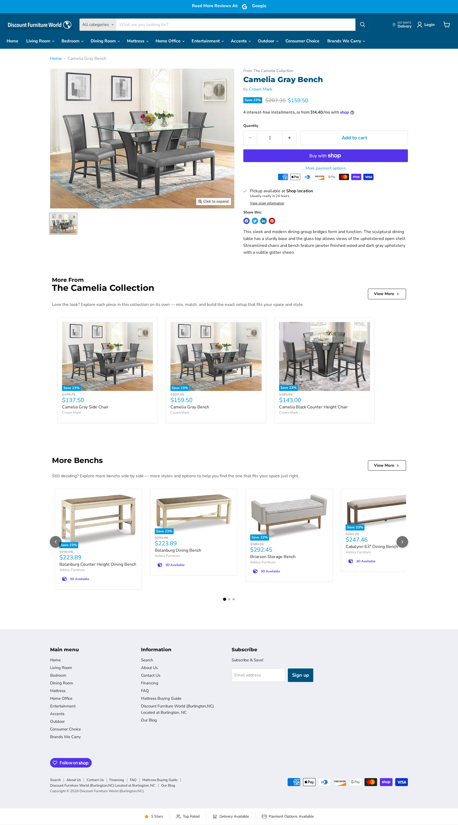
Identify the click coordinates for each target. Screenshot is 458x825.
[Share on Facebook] (246, 221)
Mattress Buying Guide (161, 698)
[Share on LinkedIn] (263, 221)
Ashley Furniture (72, 570)
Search (147, 660)
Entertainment (206, 41)
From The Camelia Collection (268, 71)
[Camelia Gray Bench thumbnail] (63, 223)
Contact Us (150, 675)
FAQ (145, 690)
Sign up (300, 675)
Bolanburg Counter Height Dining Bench (97, 564)
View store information (267, 203)
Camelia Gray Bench (189, 407)
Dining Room (104, 41)
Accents (239, 41)
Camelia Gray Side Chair (85, 407)
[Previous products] (55, 542)
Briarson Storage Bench (273, 557)
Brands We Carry (344, 41)
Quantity (250, 126)
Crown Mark (260, 89)
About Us (149, 667)
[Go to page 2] (229, 599)
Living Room (38, 41)
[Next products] (402, 542)
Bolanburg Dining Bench (178, 550)
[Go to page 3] (233, 599)
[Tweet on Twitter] (255, 221)
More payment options (326, 168)
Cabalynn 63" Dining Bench (372, 547)
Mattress (136, 41)
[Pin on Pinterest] (272, 221)
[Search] (362, 25)
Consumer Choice (302, 41)
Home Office (169, 41)
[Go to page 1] (224, 599)
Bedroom (71, 41)
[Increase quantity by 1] (289, 138)
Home (12, 41)
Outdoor (266, 41)
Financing (149, 683)
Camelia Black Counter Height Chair (313, 407)
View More (384, 293)
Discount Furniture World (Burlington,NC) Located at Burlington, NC (102, 785)
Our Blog (149, 720)
